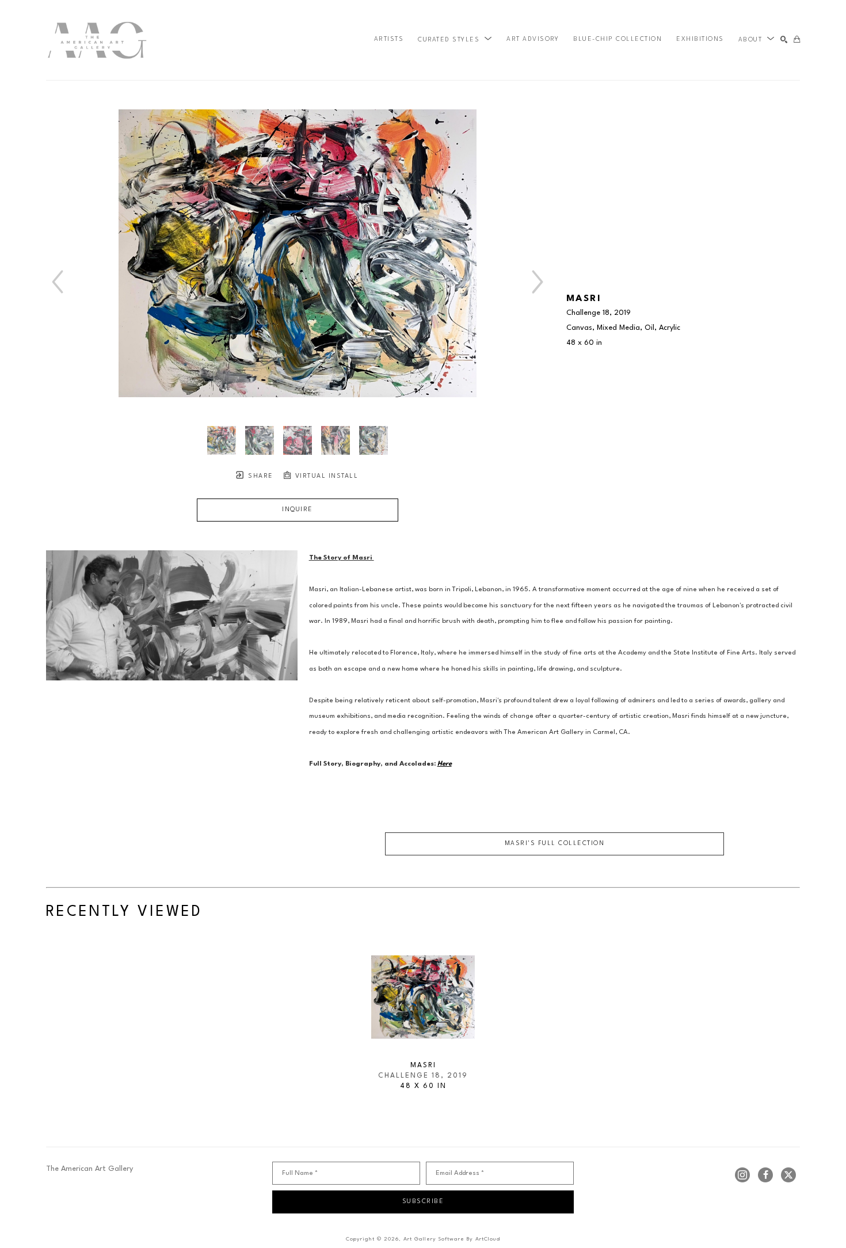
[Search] (784, 40)
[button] (455, 40)
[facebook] (765, 1174)
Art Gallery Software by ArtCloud (451, 1239)
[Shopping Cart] (797, 40)
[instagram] (742, 1174)
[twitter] (788, 1174)
